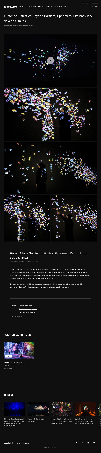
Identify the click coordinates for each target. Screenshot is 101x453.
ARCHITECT (64, 6)
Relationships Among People (28, 309)
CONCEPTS (40, 6)
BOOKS (48, 6)
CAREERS (26, 443)
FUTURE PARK (55, 6)
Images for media (15, 316)
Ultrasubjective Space (25, 305)
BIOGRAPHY (86, 3)
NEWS (18, 443)
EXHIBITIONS (32, 6)
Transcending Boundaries (27, 312)
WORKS (21, 6)
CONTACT (95, 3)
